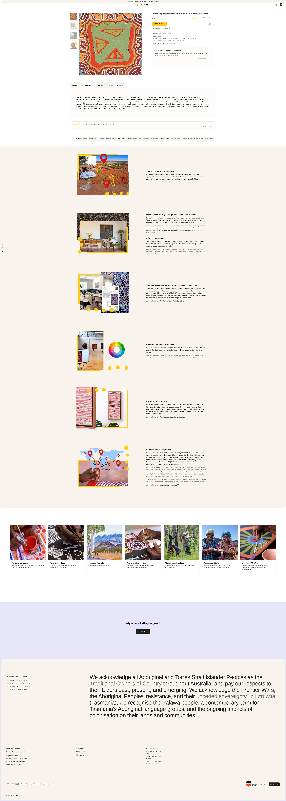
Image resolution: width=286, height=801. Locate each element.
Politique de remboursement (16, 758)
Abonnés (162, 138)
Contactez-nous (12, 755)
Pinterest (81, 752)
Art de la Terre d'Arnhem (122, 138)
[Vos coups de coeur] (276, 5)
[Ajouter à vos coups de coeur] (209, 24)
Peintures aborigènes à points (145, 138)
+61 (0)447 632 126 (153, 764)
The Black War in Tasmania (19, 686)
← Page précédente (79, 138)
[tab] (75, 85)
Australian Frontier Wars (19, 680)
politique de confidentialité (15, 761)
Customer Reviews (13, 749)
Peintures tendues (172, 138)
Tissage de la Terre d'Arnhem (99, 138)
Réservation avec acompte (161, 28)
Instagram (81, 755)
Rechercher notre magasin (16, 752)
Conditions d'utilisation (14, 764)
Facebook (81, 749)
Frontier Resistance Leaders (20, 683)
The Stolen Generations (18, 689)
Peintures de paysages (205, 138)
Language (263, 784)
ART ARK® (16, 795)
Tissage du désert (188, 138)
